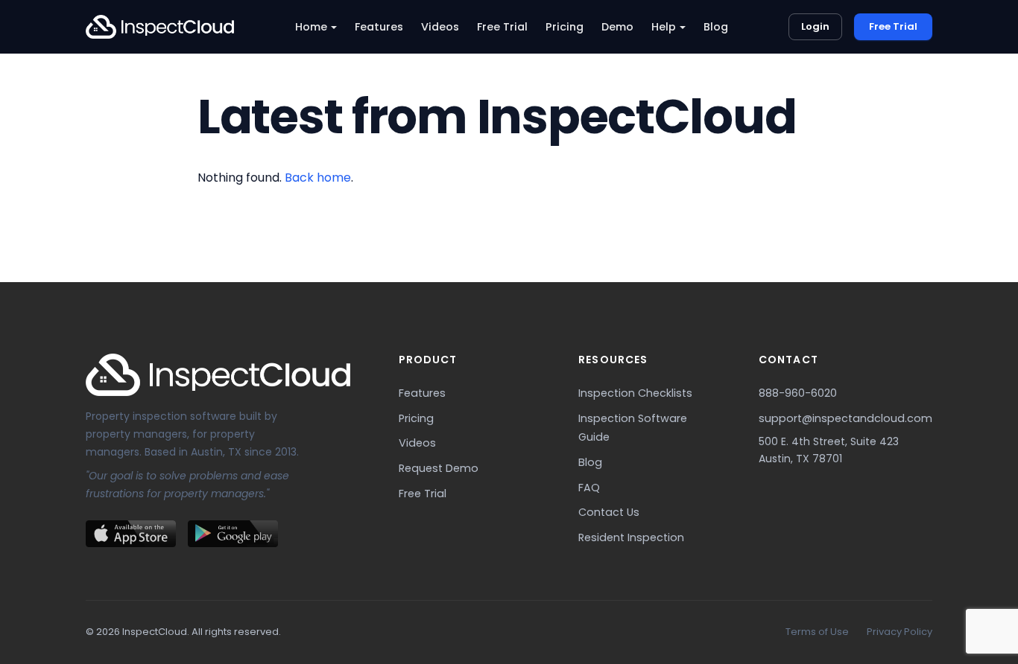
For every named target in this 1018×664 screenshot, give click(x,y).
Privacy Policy (899, 632)
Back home (318, 177)
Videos (440, 26)
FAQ (589, 487)
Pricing (565, 26)
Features (379, 26)
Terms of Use (817, 632)
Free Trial (502, 26)
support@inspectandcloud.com (845, 418)
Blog (716, 26)
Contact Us (608, 512)
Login (815, 26)
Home (311, 26)
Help (663, 26)
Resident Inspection (631, 537)
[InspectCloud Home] (160, 27)
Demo (617, 26)
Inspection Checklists (635, 393)
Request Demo (438, 468)
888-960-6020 (798, 393)
